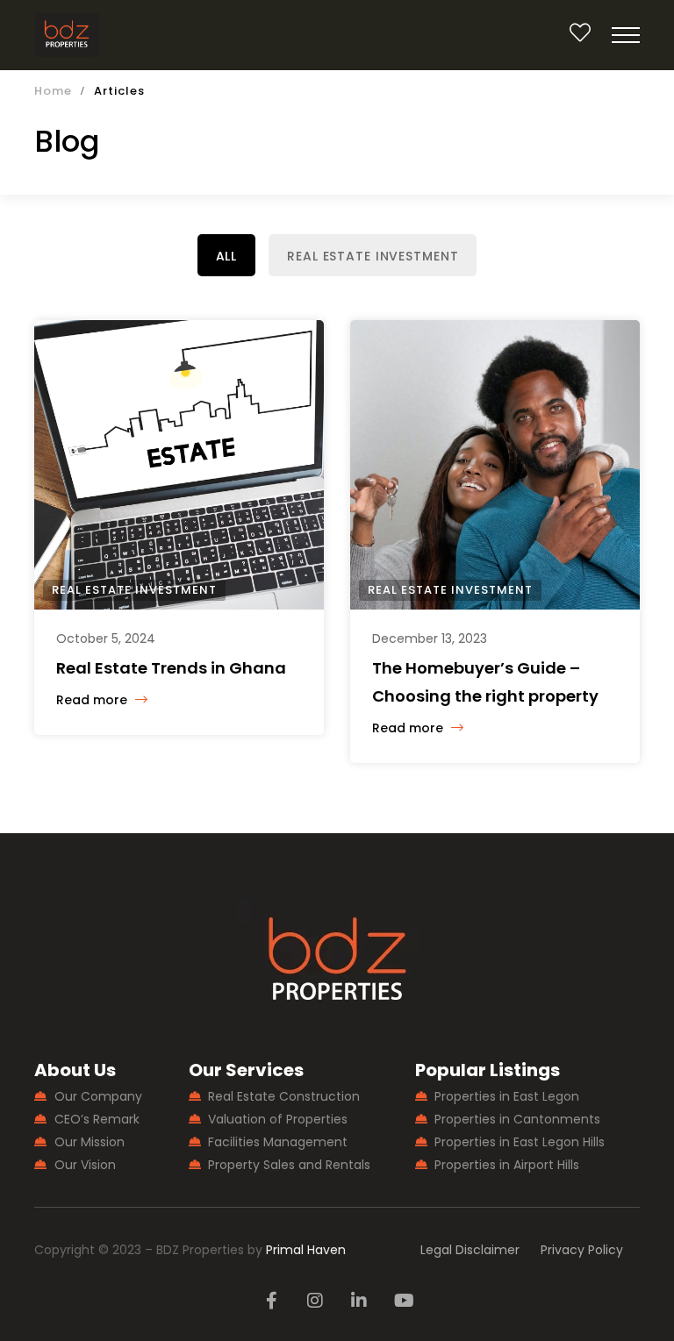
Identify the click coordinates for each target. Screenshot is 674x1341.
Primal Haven (306, 1250)
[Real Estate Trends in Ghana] (179, 465)
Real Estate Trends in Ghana (171, 668)
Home (53, 90)
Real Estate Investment (372, 256)
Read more (93, 700)
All (227, 256)
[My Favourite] (580, 36)
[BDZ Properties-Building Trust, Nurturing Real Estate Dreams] (67, 35)
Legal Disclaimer (470, 1250)
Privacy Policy (582, 1250)
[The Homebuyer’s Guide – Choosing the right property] (495, 465)
